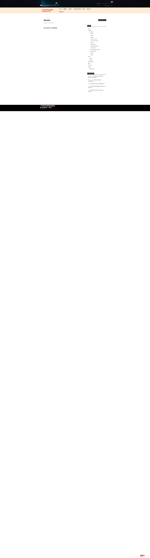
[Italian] (144, 555)
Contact (89, 67)
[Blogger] (97, 4)
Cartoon (92, 42)
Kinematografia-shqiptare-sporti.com (53, 109)
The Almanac (92, 44)
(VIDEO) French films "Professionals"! (97, 83)
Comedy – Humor (93, 39)
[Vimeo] (105, 4)
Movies (91, 35)
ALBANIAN (91, 32)
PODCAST (90, 65)
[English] (142, 555)
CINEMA (89, 30)
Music (89, 56)
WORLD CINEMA (92, 51)
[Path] (103, 4)
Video (89, 63)
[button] (106, 10)
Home (45, 18)
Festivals (91, 60)
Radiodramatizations (94, 46)
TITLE (89, 28)
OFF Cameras (93, 47)
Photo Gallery (90, 61)
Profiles (91, 33)
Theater (91, 37)
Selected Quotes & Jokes (95, 49)
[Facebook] (101, 4)
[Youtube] (107, 4)
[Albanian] (141, 555)
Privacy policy (91, 68)
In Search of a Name (94, 40)
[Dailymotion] (99, 4)
